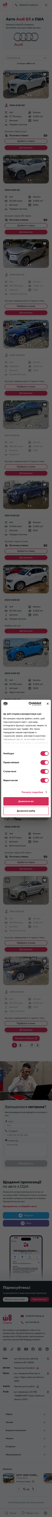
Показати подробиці (32, 792)
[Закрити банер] (48, 704)
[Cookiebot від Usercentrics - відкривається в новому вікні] (30, 704)
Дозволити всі (26, 801)
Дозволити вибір (26, 811)
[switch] (44, 762)
